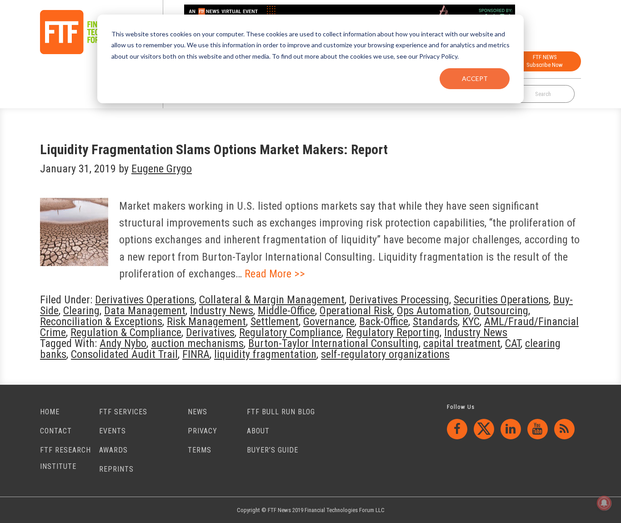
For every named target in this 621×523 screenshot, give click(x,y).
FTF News (88, 32)
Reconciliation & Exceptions (101, 321)
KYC (471, 321)
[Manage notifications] (604, 503)
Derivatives (210, 332)
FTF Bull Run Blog (281, 411)
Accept (475, 78)
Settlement (274, 321)
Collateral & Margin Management (272, 299)
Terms (199, 450)
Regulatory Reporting (393, 332)
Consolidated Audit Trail (124, 354)
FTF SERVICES (123, 411)
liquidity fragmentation (265, 354)
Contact (56, 431)
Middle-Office (286, 310)
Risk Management (206, 321)
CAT (513, 343)
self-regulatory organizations (385, 354)
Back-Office (383, 321)
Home (50, 411)
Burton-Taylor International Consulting (333, 343)
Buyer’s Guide (272, 450)
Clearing (81, 310)
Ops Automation (433, 310)
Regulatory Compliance (290, 332)
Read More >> (275, 273)
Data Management (144, 310)
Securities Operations (501, 299)
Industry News (221, 310)
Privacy (202, 431)
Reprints (116, 469)
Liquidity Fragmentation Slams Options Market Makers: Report (214, 149)
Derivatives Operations (145, 299)
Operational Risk (356, 310)
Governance (329, 321)
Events (112, 431)
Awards (113, 450)
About (258, 431)
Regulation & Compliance (125, 332)
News (197, 411)
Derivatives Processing (399, 299)
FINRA (196, 354)
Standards (435, 321)
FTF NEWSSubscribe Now (544, 61)
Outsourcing (501, 310)
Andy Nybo (123, 343)
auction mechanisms (197, 343)
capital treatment (462, 343)
